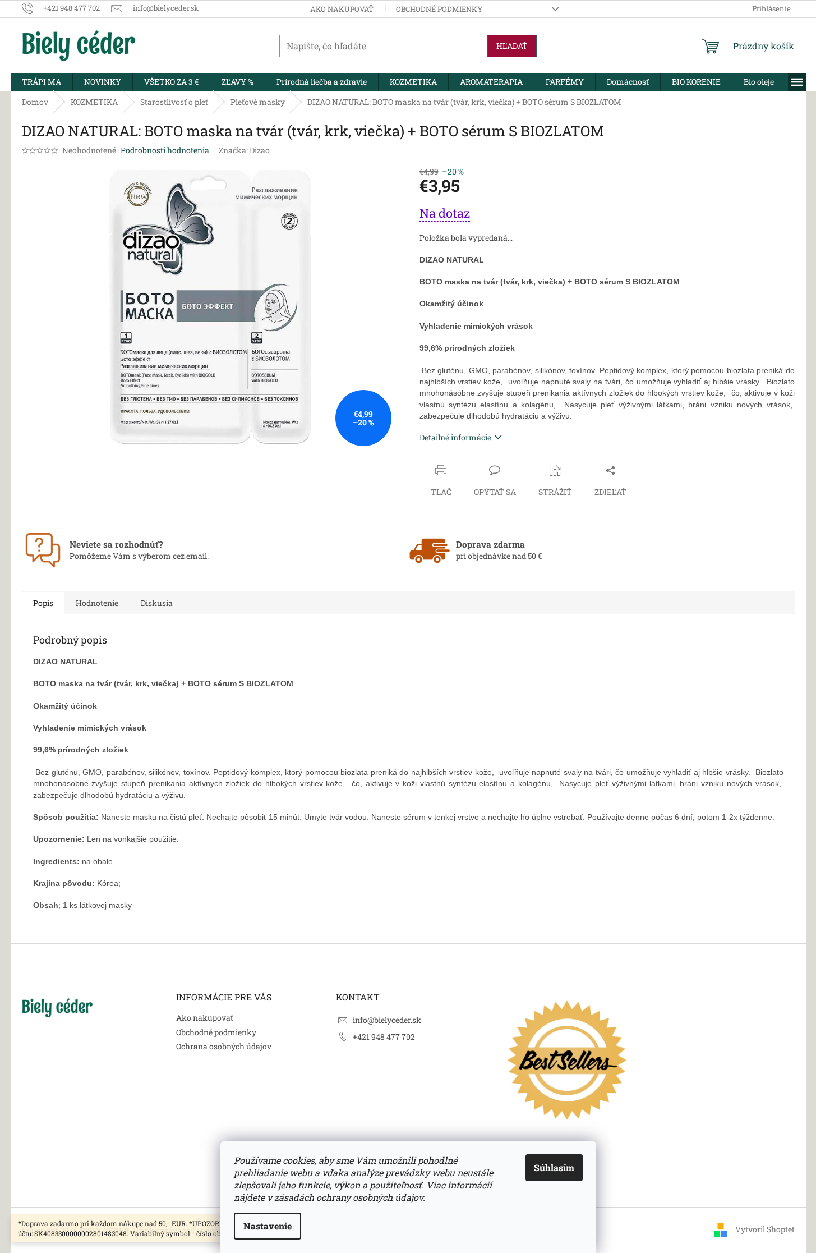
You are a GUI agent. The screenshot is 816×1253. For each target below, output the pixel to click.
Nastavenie (267, 1226)
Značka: (244, 150)
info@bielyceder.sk (387, 1020)
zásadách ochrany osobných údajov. (349, 1197)
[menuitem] (41, 82)
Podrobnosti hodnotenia (165, 150)
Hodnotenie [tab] (97, 603)
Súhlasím (554, 1167)
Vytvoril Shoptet (765, 1229)
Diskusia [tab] (157, 603)
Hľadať (512, 45)
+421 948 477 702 (384, 1036)
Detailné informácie (455, 437)
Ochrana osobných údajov (223, 1046)
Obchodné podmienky (439, 9)
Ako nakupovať (342, 9)
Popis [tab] (43, 603)
